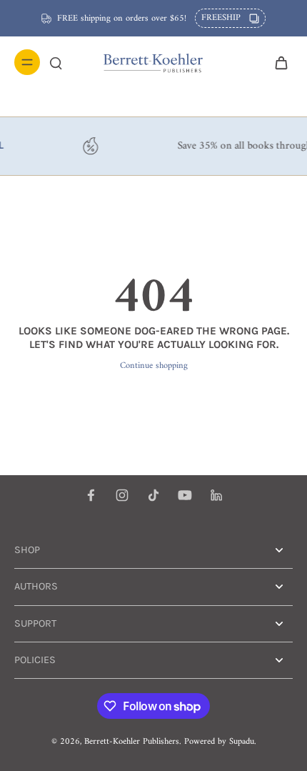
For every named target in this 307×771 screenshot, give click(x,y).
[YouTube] (185, 495)
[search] (55, 62)
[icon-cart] (277, 62)
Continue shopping (154, 366)
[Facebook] (90, 495)
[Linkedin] (216, 495)
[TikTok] (153, 495)
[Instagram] (122, 495)
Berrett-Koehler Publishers (131, 742)
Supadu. (242, 742)
